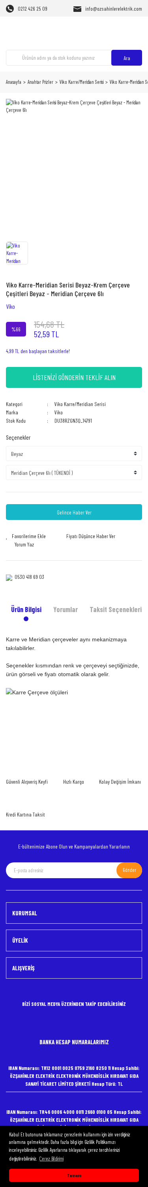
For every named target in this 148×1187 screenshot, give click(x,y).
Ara (127, 58)
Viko (10, 306)
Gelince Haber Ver (74, 512)
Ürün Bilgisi (26, 609)
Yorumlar (65, 609)
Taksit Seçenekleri (116, 609)
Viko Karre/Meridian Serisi (80, 404)
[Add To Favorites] (26, 536)
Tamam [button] (74, 1175)
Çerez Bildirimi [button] (51, 1158)
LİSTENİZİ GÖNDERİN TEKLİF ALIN (74, 377)
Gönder (129, 870)
